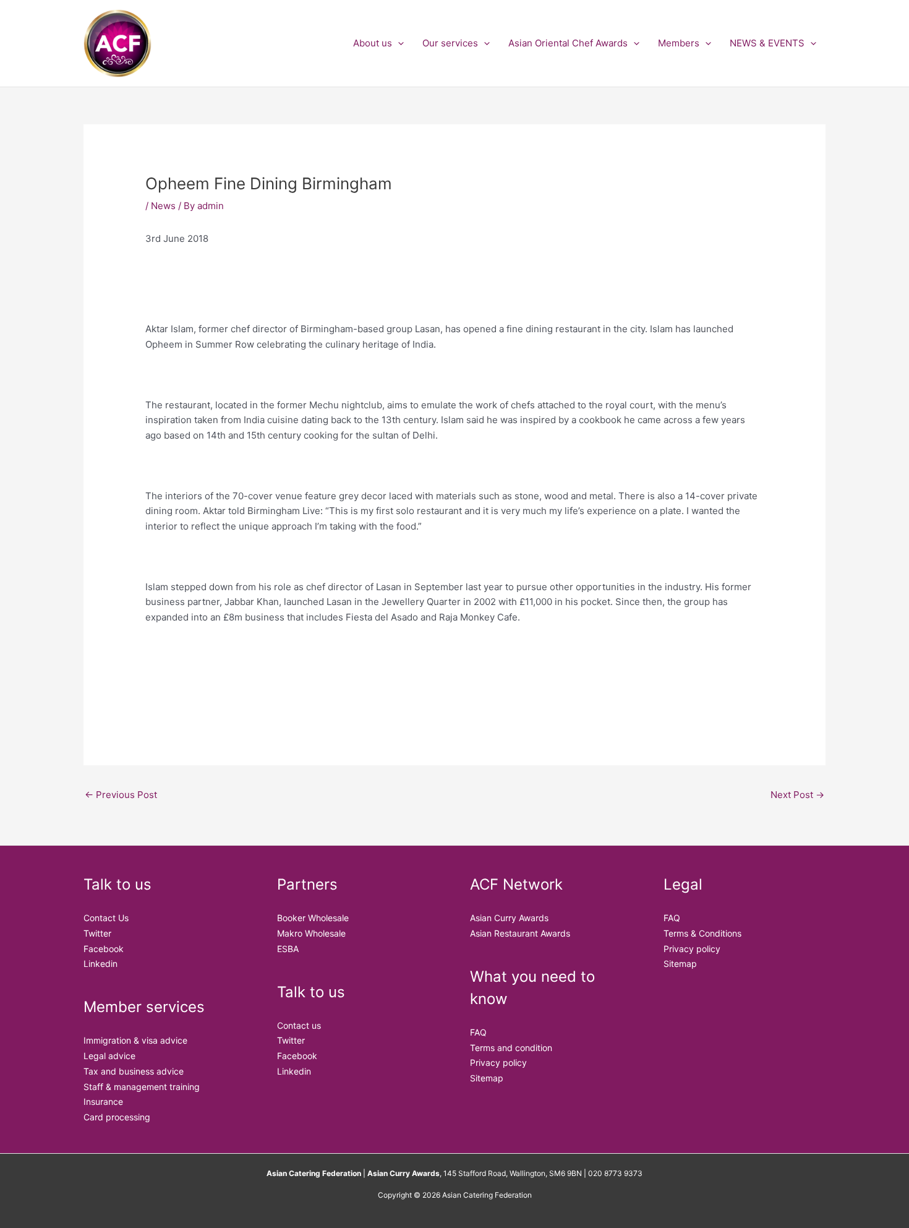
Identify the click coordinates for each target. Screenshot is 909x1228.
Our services (450, 43)
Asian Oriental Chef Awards (568, 43)
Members (678, 43)
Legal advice (109, 1055)
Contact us (299, 1025)
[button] (398, 43)
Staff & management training (141, 1086)
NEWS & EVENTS (767, 43)
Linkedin (100, 963)
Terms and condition (511, 1047)
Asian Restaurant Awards (520, 933)
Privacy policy (498, 1062)
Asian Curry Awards (509, 917)
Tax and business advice (133, 1071)
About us (372, 43)
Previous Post (121, 795)
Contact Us (106, 917)
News (163, 206)
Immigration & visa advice (135, 1040)
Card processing (116, 1117)
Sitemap (486, 1078)
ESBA (288, 948)
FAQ (478, 1032)
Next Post (797, 795)
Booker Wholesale (313, 917)
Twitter (97, 933)
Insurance (103, 1101)
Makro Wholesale (311, 933)
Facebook (103, 948)
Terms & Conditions (702, 933)
